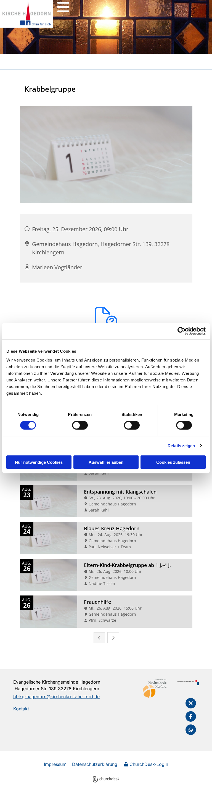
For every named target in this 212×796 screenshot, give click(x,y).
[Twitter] (191, 703)
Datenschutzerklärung (94, 764)
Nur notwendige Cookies (39, 462)
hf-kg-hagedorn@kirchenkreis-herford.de (56, 696)
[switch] (80, 425)
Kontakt (21, 708)
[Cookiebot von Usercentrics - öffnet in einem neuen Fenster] (181, 331)
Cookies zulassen (173, 462)
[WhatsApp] (191, 730)
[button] (63, 7)
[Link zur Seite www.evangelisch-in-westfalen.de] (187, 683)
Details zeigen (181, 445)
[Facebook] (191, 716)
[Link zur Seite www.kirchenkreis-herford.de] (154, 688)
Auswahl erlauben (106, 462)
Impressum (55, 764)
